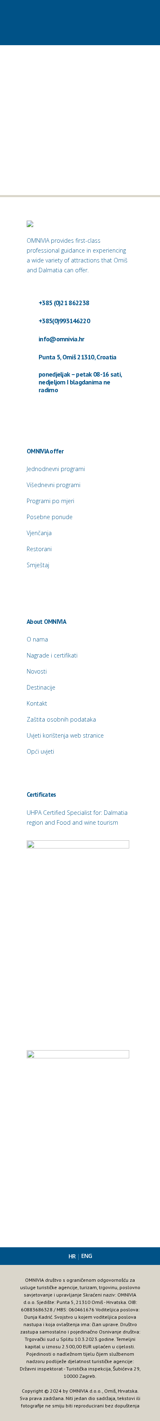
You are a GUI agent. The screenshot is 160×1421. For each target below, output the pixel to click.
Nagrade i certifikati (52, 655)
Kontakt (37, 703)
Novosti (37, 671)
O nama (37, 639)
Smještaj (38, 565)
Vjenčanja (39, 533)
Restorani (39, 549)
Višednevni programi (53, 485)
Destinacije (41, 687)
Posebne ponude (50, 517)
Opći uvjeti (40, 751)
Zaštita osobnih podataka (61, 719)
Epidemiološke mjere (53, 132)
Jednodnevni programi (56, 469)
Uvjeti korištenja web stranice (65, 735)
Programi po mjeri (50, 501)
